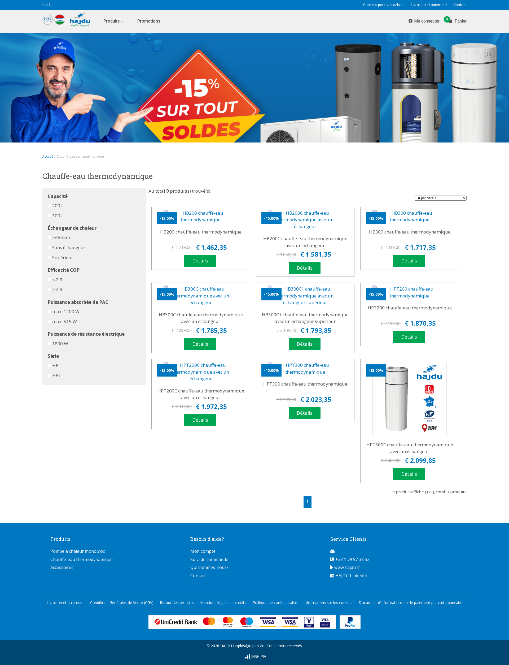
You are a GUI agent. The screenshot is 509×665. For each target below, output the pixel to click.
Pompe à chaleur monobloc (77, 551)
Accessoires (61, 567)
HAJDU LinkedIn (351, 575)
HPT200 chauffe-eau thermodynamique (410, 308)
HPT (56, 375)
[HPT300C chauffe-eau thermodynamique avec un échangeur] (409, 399)
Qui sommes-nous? (209, 567)
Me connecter (427, 21)
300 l (57, 216)
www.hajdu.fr (347, 567)
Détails (200, 260)
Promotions (148, 21)
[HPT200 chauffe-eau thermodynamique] (409, 292)
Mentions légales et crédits (223, 602)
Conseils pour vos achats (384, 5)
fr (50, 4)
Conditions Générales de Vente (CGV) (121, 602)
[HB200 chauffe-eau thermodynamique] (200, 216)
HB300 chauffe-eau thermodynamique (409, 232)
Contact (460, 5)
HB (55, 365)
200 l (57, 205)
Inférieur (61, 238)
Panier (458, 21)
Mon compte (203, 551)
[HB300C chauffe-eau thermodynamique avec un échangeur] (200, 296)
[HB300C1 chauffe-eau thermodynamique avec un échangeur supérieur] (305, 296)
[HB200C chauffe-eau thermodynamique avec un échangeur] (305, 220)
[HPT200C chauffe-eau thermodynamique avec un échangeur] (200, 372)
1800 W (60, 343)
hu (44, 4)
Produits (111, 21)
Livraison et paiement (429, 5)
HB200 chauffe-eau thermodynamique (201, 232)
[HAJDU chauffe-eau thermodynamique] (70, 20)
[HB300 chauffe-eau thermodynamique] (409, 216)
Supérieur (62, 257)
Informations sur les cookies (328, 602)
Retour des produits (177, 602)
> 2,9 (57, 289)
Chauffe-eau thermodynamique (81, 559)
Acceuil (47, 156)
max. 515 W (64, 321)
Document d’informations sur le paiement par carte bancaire (410, 602)
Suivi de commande (209, 559)
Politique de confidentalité (275, 602)
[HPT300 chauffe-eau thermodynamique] (305, 368)
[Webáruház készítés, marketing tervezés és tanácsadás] (254, 657)
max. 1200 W (66, 311)
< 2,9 (57, 280)
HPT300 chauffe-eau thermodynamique (305, 384)
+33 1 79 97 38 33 (352, 559)
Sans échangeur (68, 247)
